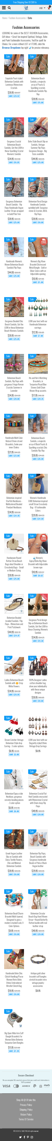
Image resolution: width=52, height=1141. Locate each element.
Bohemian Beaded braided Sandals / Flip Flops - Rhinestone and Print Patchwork (14, 622)
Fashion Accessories (17, 18)
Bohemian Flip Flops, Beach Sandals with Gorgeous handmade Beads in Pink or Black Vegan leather (38, 860)
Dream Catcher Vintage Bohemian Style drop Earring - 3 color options (14, 743)
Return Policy (26, 1114)
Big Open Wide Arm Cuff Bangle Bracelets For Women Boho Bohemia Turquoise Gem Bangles (14, 1037)
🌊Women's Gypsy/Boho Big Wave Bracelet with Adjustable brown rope (38, 562)
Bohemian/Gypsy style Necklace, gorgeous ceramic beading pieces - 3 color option (14, 798)
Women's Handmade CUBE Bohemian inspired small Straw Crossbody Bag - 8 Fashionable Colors (38, 504)
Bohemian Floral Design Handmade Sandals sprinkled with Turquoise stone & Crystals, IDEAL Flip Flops (38, 208)
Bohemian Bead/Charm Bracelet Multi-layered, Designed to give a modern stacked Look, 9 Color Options (14, 920)
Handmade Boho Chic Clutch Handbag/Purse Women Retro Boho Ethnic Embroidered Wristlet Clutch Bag (14, 980)
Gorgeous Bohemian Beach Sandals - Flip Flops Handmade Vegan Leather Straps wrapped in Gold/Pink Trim (14, 208)
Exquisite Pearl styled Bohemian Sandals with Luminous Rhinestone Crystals (14, 83)
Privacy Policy (26, 1105)
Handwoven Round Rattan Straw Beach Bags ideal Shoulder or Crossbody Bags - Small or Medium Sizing (14, 564)
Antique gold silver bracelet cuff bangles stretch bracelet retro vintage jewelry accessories (38, 980)
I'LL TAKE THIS (23, 1131)
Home (4, 18)
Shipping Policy (26, 1109)
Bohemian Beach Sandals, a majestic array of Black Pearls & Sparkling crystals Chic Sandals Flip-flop (38, 444)
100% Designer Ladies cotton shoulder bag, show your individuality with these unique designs (38, 686)
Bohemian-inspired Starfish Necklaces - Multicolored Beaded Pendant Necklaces (14, 502)
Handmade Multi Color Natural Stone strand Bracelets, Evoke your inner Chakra (14, 442)
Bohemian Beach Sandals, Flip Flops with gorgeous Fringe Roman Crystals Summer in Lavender (14, 384)
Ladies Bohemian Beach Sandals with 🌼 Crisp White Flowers (14, 683)
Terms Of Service (26, 1119)
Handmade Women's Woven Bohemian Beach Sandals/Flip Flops (14, 264)
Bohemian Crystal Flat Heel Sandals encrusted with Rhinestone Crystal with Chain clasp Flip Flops (38, 800)
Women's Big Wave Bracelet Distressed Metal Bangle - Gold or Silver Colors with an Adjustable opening (38, 268)
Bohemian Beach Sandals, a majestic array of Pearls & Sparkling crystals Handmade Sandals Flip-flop (37, 86)
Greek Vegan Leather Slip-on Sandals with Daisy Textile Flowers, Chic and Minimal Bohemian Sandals (14, 860)
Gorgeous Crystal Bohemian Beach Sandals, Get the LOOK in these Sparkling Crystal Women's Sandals (14, 148)
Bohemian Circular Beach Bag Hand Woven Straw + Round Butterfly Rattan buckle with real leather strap (37, 920)
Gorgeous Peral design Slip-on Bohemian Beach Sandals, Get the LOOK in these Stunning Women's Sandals (38, 626)
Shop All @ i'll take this (26, 1100)
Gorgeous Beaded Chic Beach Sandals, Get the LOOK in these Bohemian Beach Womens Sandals (14, 325)
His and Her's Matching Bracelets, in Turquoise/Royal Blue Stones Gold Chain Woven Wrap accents (38, 384)
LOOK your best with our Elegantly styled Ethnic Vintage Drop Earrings (38, 743)
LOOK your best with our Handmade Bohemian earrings (38, 324)
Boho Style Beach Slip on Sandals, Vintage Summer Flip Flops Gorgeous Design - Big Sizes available (38, 148)
